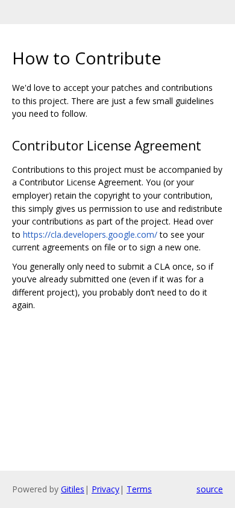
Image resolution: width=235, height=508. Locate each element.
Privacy (105, 489)
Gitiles (72, 489)
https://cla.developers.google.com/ (90, 234)
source (209, 489)
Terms (139, 489)
